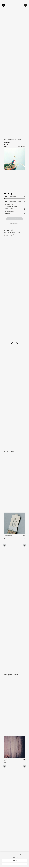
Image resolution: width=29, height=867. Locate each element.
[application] (14, 196)
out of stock (14, 219)
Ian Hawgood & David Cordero (12, 141)
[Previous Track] (5, 194)
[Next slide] (24, 545)
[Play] (10, 194)
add (24, 535)
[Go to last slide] (4, 545)
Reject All (14, 864)
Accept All (14, 860)
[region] (14, 859)
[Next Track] (12, 194)
